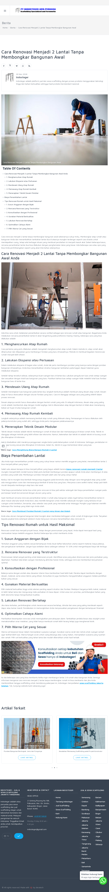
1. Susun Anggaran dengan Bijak (20, 204)
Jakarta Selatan (85, 826)
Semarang (86, 797)
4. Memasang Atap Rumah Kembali (21, 189)
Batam (98, 797)
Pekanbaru (86, 858)
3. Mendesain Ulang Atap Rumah (20, 185)
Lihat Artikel (27, 757)
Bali (83, 862)
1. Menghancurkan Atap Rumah (19, 177)
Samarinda (86, 866)
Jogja (98, 836)
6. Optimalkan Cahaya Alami (18, 224)
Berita (12, 27)
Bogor (98, 813)
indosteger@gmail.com (37, 829)
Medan (84, 854)
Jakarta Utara (99, 822)
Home (5, 27)
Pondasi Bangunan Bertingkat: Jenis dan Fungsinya (23, 751)
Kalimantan (100, 801)
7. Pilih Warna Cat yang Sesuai (19, 228)
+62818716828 (40, 816)
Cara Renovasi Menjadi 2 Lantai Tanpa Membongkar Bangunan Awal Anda (36, 173)
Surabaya (86, 813)
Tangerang (86, 844)
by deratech (37, 887)
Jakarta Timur (85, 838)
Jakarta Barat (85, 849)
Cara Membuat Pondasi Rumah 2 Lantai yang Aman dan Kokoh (41, 511)
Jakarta (85, 821)
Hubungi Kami (61, 817)
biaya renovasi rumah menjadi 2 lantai (84, 469)
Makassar (86, 817)
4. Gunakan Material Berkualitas (19, 216)
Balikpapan (100, 805)
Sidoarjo (99, 844)
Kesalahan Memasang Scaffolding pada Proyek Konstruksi (80, 751)
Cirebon (85, 801)
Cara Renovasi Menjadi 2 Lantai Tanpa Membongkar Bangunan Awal (47, 27)
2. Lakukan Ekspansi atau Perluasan (21, 181)
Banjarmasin (101, 809)
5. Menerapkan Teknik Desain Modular (22, 193)
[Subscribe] (18, 836)
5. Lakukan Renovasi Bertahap (19, 220)
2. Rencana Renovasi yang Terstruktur (22, 208)
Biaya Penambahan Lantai (16, 197)
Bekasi (98, 817)
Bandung (85, 809)
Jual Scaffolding (62, 805)
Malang (99, 840)
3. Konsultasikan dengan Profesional (21, 212)
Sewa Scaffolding (63, 809)
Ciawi (98, 828)
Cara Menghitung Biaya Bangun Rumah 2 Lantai (34, 450)
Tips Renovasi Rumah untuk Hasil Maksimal (23, 201)
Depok (84, 805)
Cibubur (99, 832)
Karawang (86, 832)
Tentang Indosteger (64, 801)
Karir (58, 813)
